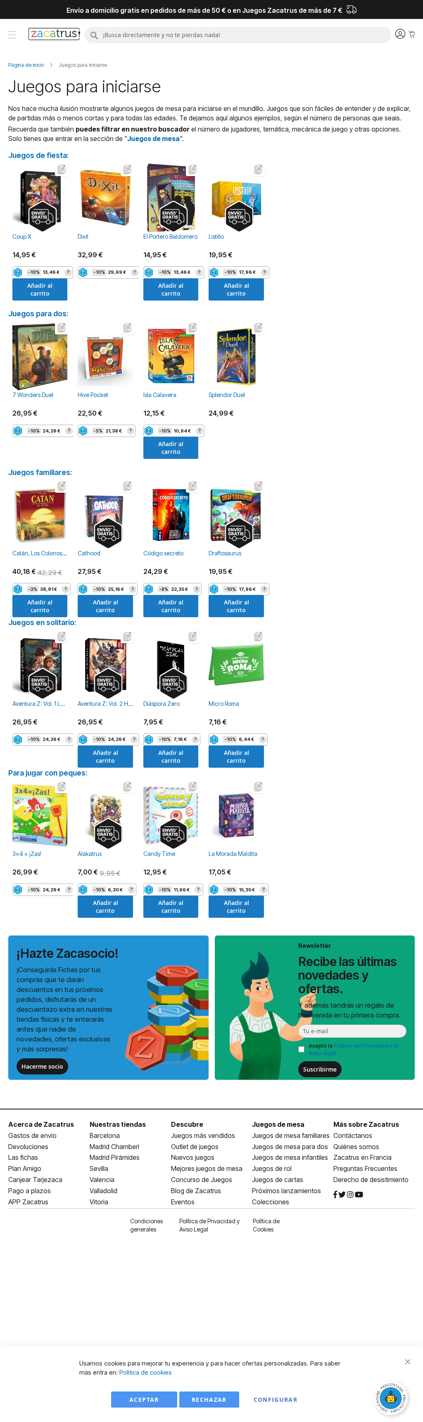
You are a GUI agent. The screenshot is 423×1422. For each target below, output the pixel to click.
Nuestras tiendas (118, 1124)
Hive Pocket (93, 394)
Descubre (187, 1124)
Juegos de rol (272, 1168)
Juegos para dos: (38, 313)
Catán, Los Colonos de (41, 553)
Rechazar (209, 1399)
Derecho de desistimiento (371, 1179)
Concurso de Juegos (201, 1179)
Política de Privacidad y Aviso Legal (209, 1225)
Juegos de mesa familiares (291, 1135)
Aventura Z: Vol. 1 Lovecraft (47, 703)
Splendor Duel (227, 394)
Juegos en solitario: (42, 622)
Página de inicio (26, 65)
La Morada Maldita (233, 853)
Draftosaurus (225, 553)
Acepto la (353, 1049)
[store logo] (54, 35)
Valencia (102, 1179)
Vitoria (99, 1202)
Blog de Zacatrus (196, 1191)
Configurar (276, 1399)
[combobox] (238, 35)
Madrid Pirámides (115, 1157)
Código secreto (163, 553)
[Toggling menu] (12, 34)
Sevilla (99, 1168)
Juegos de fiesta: (38, 155)
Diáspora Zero (161, 703)
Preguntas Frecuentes (365, 1168)
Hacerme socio (42, 1066)
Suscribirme (320, 1069)
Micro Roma (224, 703)
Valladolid (103, 1191)
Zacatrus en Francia (362, 1157)
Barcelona (105, 1135)
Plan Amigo (24, 1168)
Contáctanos (352, 1135)
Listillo (216, 236)
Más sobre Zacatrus (366, 1124)
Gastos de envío (32, 1135)
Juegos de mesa (153, 138)
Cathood (89, 553)
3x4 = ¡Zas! (26, 853)
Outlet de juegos (195, 1146)
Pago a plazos (29, 1191)
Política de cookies (145, 1372)
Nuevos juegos (192, 1157)
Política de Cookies (266, 1225)
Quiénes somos (356, 1146)
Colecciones (270, 1202)
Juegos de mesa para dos (290, 1146)
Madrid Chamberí (114, 1146)
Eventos (183, 1202)
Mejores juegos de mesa (206, 1168)
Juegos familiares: (40, 472)
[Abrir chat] (392, 1399)
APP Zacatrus (28, 1202)
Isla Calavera (159, 394)
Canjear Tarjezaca (35, 1179)
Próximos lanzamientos (286, 1191)
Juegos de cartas (277, 1179)
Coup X (21, 236)
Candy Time (159, 853)
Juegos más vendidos (203, 1135)
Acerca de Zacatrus (41, 1124)
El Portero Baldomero (170, 236)
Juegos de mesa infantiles (290, 1157)
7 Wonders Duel (32, 394)
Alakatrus (90, 853)
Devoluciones (28, 1146)
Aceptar (144, 1399)
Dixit (83, 236)
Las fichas (23, 1157)
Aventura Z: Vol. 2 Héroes (110, 703)
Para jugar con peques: (47, 773)
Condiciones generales (146, 1225)
